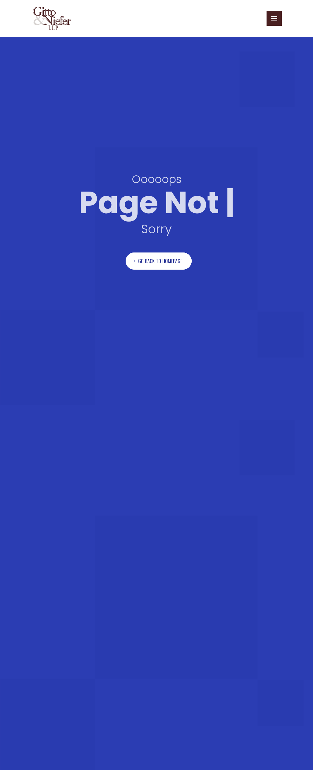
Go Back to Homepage (160, 261)
